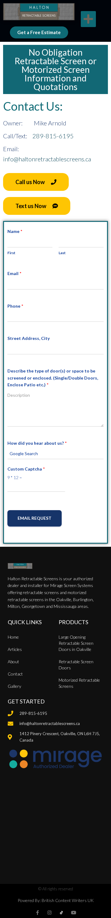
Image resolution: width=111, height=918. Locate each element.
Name (15, 231)
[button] (88, 19)
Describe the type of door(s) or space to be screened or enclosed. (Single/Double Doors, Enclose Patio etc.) (52, 377)
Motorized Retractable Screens (79, 683)
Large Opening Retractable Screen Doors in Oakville (76, 643)
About (13, 661)
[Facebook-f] (37, 912)
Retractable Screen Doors (76, 664)
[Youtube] (73, 912)
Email (14, 273)
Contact (15, 673)
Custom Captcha (26, 468)
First (11, 252)
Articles (15, 649)
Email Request (34, 518)
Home (13, 637)
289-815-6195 (53, 136)
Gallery (14, 686)
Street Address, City (28, 338)
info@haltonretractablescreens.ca (47, 159)
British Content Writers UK (68, 900)
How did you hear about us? (37, 443)
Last (62, 252)
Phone (15, 306)
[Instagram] (49, 912)
